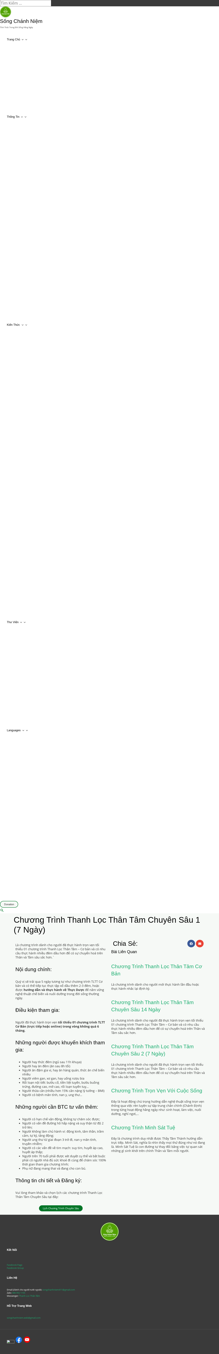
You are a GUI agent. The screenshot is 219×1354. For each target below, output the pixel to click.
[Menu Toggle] (37, 47)
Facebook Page (14, 1264)
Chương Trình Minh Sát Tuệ (143, 1127)
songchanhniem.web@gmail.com (24, 1317)
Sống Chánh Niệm (21, 21)
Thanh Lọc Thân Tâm (29, 1295)
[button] (61, 1208)
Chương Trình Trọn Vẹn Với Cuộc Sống (156, 1090)
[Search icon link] (2, 910)
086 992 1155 (18, 1292)
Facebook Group (15, 1267)
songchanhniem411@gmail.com (58, 1289)
